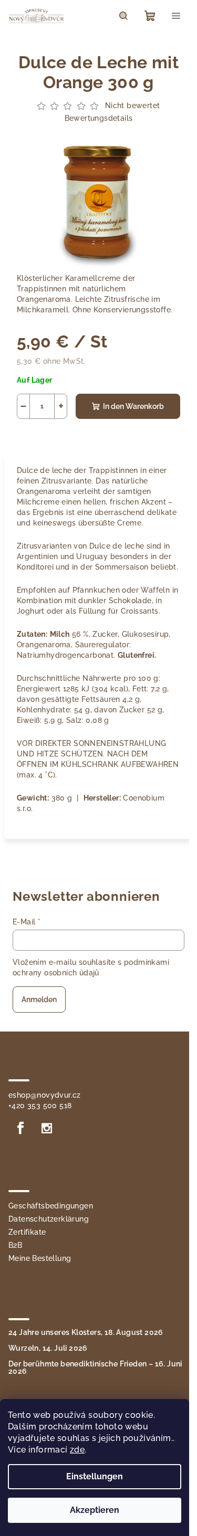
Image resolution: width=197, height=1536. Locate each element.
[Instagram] (47, 1128)
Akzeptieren (94, 1510)
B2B (15, 1245)
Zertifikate (27, 1232)
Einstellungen (94, 1476)
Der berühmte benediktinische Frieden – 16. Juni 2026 (95, 1367)
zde (77, 1450)
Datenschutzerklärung (48, 1219)
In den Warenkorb (133, 406)
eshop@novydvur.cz (44, 1095)
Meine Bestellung (39, 1258)
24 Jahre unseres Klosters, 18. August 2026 (85, 1332)
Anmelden (39, 999)
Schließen (92, 434)
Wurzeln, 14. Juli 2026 (48, 1348)
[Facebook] (20, 1128)
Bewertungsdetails (99, 118)
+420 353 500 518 (39, 1105)
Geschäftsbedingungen (50, 1206)
